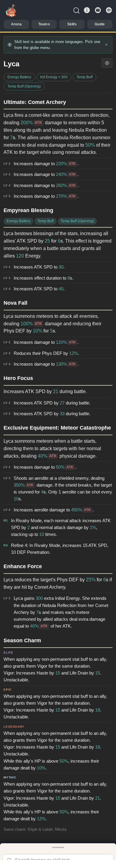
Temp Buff (84, 77)
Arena (16, 24)
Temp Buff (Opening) (24, 86)
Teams (44, 24)
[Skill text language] (107, 63)
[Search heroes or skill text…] (76, 10)
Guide (100, 24)
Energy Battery (19, 77)
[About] (86, 10)
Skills (72, 24)
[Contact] (97, 10)
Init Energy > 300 (54, 77)
